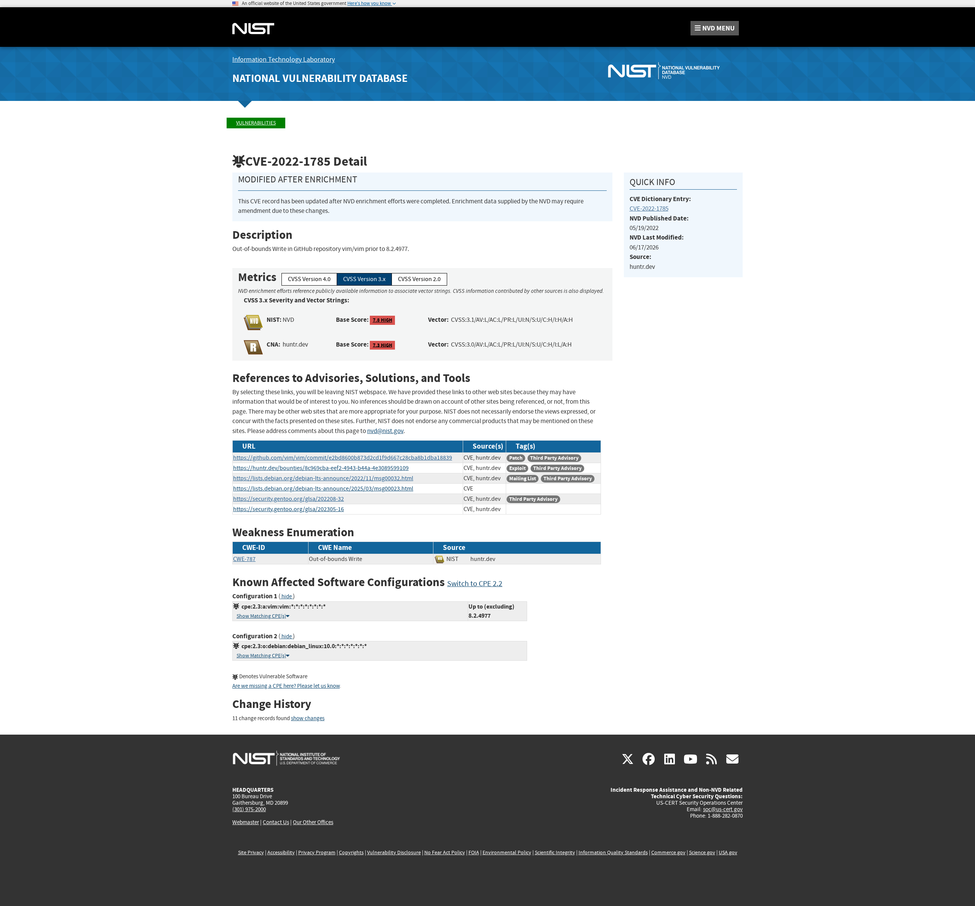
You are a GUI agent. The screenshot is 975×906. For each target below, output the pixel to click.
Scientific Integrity (555, 852)
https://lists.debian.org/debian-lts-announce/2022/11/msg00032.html (323, 478)
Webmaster (245, 822)
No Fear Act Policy (444, 852)
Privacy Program (317, 852)
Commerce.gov (668, 852)
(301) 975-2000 (249, 809)
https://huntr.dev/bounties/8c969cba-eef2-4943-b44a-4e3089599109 (321, 468)
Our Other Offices (313, 822)
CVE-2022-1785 (649, 209)
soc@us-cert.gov (723, 809)
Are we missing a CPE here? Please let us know (286, 686)
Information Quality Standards (613, 852)
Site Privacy (251, 852)
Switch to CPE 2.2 (474, 583)
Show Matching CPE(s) (261, 616)
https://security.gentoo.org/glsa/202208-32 (288, 499)
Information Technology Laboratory (283, 59)
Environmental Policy (507, 852)
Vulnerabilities (256, 122)
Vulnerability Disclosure (394, 852)
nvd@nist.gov (385, 431)
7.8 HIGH (382, 320)
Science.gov (702, 852)
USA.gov (728, 852)
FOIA (473, 852)
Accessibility (281, 852)
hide (286, 596)
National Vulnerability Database (320, 78)
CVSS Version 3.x (364, 279)
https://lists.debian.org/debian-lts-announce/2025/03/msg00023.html (323, 488)
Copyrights (351, 852)
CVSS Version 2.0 (419, 279)
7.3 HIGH (382, 345)
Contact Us (276, 822)
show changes (307, 718)
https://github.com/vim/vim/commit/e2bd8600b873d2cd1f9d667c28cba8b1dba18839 (342, 458)
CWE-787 (244, 559)
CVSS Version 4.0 (309, 279)
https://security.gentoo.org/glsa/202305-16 (288, 509)
